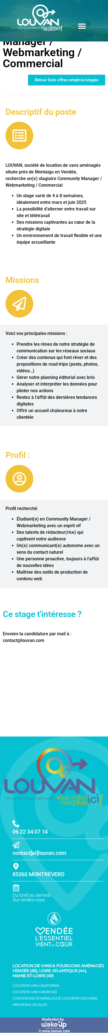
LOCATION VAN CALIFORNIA (35, 985)
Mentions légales (29, 1004)
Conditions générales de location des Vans (54, 998)
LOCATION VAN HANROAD (34, 992)
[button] (82, 26)
